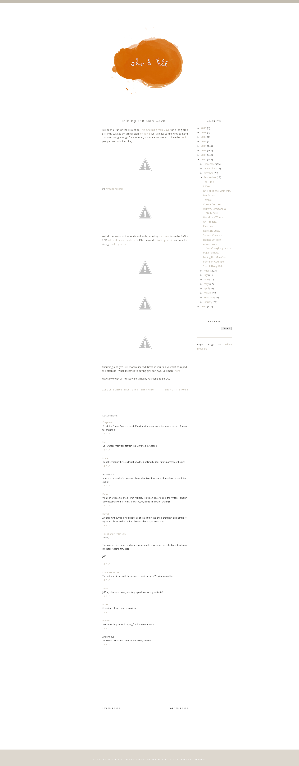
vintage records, (115, 188)
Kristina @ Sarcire (110, 572)
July (206, 275)
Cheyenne (107, 422)
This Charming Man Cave (155, 129)
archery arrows (119, 244)
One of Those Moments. (217, 190)
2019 (204, 128)
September (210, 177)
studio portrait (164, 240)
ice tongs (164, 236)
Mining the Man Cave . (145, 121)
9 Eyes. (207, 186)
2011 (204, 306)
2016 (204, 141)
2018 (204, 132)
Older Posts (179, 708)
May (206, 284)
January (208, 302)
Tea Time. (208, 181)
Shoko (105, 588)
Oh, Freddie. (210, 221)
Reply (106, 434)
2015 (204, 146)
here (177, 370)
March (208, 293)
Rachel (105, 514)
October (209, 173)
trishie (105, 604)
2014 (204, 150)
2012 (204, 159)
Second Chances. (212, 235)
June (206, 279)
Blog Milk (169, 760)
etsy (135, 390)
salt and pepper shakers (121, 240)
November (210, 168)
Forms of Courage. (213, 261)
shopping (147, 390)
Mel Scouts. (209, 195)
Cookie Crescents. (213, 204)
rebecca (106, 620)
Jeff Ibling (144, 133)
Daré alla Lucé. (211, 230)
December (210, 164)
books (184, 137)
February (209, 297)
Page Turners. (211, 252)
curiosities (121, 390)
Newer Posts (111, 708)
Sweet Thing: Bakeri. (214, 266)
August (208, 270)
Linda (105, 458)
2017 (204, 137)
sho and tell (105, 760)
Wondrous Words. (213, 217)
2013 (204, 155)
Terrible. (207, 199)
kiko (104, 442)
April (206, 288)
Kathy (105, 494)
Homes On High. (212, 239)
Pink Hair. (208, 226)
